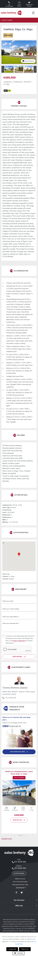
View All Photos (29, 61)
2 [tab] (15, 835)
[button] (19, 554)
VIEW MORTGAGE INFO (17, 752)
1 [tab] (12, 835)
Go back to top (6, 839)
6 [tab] (26, 835)
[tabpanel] (19, 796)
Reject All (24, 949)
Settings (20, 953)
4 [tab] (20, 835)
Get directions (20, 887)
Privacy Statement (19, 641)
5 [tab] (23, 835)
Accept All (12, 949)
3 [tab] (18, 835)
